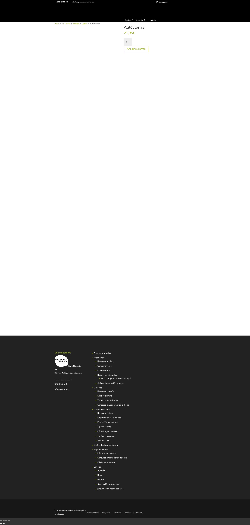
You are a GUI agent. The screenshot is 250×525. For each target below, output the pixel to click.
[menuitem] (129, 20)
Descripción (62, 84)
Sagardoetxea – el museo (109, 417)
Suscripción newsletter (108, 484)
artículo (153, 20)
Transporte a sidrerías (107, 400)
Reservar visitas (105, 413)
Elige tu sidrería (104, 395)
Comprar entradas (102, 353)
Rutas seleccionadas (107, 375)
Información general (106, 453)
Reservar (66, 23)
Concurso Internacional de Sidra (112, 457)
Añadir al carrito (136, 49)
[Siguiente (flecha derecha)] (4, 523)
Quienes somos (92, 512)
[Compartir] (6, 520)
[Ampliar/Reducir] (1, 520)
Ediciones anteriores (107, 462)
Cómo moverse (104, 366)
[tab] (63, 84)
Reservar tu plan (105, 361)
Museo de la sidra (102, 409)
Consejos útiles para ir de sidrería (113, 404)
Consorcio (139, 20)
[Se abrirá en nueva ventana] (70, 389)
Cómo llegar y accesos (107, 431)
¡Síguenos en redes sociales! (110, 488)
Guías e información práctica (110, 383)
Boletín (100, 479)
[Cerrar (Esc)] (9, 520)
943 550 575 (61, 384)
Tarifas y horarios (105, 436)
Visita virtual (103, 440)
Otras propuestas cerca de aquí (116, 378)
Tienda (76, 23)
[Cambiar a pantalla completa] (4, 520)
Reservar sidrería (105, 391)
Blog (99, 475)
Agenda (101, 470)
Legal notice (59, 514)
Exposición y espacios (107, 422)
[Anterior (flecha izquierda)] (1, 523)
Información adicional (84, 84)
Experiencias (99, 357)
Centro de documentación (106, 445)
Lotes (84, 23)
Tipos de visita (104, 426)
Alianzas (117, 512)
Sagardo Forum (101, 449)
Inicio (57, 23)
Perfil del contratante (133, 512)
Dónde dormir (103, 370)
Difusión (97, 466)
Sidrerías (98, 387)
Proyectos (106, 512)
